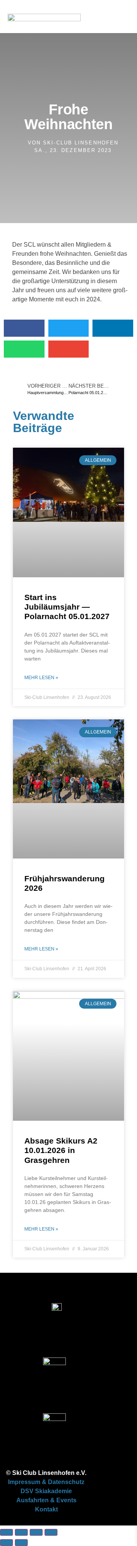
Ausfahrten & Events (46, 1500)
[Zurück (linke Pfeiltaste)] (6, 1542)
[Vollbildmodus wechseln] (21, 1532)
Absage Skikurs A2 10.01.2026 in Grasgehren (60, 1150)
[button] (122, 50)
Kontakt (46, 1509)
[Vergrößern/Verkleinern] (6, 1532)
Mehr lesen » (41, 677)
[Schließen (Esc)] (51, 1532)
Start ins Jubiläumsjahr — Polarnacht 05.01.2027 (67, 607)
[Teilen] (36, 1532)
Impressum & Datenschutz (46, 1482)
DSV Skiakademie (46, 1491)
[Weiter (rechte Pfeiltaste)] (21, 1542)
